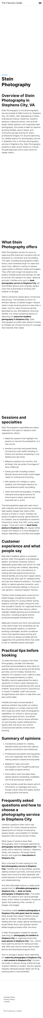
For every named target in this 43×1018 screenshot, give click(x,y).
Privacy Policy (9, 999)
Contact (7, 1001)
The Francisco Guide (12, 3)
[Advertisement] (21, 38)
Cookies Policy (9, 997)
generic (5, 75)
